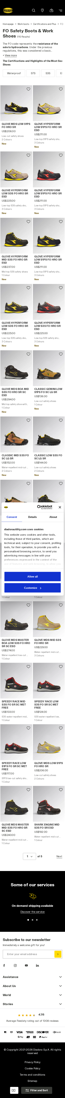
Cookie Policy (32, 1068)
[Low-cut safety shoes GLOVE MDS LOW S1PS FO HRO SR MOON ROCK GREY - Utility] (49, 742)
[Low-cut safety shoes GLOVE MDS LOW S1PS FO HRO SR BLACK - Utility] (16, 103)
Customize (30, 587)
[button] (33, 10)
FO (61, 24)
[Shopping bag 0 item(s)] (51, 10)
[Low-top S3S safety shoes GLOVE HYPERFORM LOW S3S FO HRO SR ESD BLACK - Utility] (16, 302)
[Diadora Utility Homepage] (8, 10)
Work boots (23, 24)
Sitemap (32, 1080)
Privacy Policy (33, 1062)
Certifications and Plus (44, 24)
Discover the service (32, 911)
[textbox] (27, 856)
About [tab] (53, 516)
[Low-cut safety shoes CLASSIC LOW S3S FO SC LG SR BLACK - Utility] (49, 434)
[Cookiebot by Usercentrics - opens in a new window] (38, 507)
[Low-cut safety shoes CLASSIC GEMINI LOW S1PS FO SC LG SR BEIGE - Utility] (49, 368)
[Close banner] (60, 507)
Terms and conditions (32, 1074)
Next (59, 856)
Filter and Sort (39, 1090)
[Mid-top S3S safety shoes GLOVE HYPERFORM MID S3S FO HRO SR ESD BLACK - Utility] (16, 236)
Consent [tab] (12, 516)
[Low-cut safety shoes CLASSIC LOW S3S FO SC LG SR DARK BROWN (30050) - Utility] (16, 497)
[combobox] (29, 856)
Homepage (8, 24)
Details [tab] (32, 516)
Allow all (32, 576)
